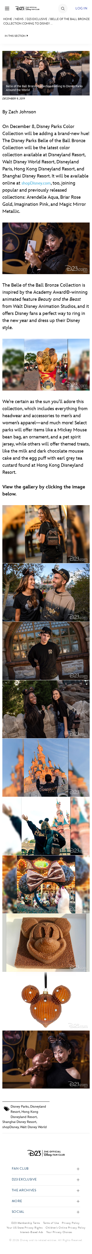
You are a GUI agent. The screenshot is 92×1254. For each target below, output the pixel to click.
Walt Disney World (33, 1127)
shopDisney (10, 1127)
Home (7, 19)
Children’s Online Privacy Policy (65, 1227)
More (17, 1201)
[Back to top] (83, 1238)
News (19, 19)
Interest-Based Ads (31, 1232)
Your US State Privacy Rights (24, 1227)
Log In (81, 8)
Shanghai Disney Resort (19, 1122)
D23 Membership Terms (25, 1223)
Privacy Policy (70, 1223)
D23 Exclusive (37, 19)
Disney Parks (20, 1107)
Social (18, 1212)
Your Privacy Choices (59, 1232)
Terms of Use (51, 1223)
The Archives (24, 1190)
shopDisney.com (36, 183)
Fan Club (20, 1169)
